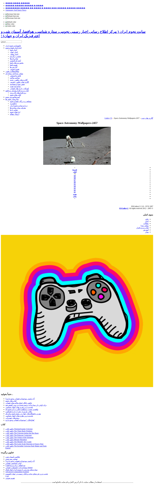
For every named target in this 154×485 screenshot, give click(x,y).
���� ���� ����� (17, 3)
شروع (74, 170)
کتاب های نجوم (11, 401)
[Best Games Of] (77, 386)
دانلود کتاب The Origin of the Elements (19, 437)
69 (75, 176)
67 (75, 180)
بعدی (75, 194)
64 (75, 186)
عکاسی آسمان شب (12, 457)
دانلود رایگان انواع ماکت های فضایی (18, 403)
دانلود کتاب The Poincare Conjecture (18, 435)
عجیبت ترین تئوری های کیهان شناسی (19, 407)
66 (75, 182)
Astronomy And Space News (15, 10)
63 (75, 188)
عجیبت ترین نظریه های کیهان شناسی (19, 416)
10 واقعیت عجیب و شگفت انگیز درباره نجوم (21, 409)
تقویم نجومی (10, 478)
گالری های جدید (147, 118)
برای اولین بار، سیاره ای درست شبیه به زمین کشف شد (26, 405)
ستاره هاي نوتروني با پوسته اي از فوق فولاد (21, 470)
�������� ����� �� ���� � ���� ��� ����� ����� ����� (45, 8)
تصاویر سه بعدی (11, 459)
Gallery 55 (108, 118)
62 (75, 190)
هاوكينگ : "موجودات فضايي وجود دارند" (20, 420)
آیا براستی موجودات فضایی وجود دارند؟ (20, 399)
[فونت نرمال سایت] (12, 16)
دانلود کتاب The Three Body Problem (18, 431)
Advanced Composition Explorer (17, 472)
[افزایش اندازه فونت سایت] (12, 14)
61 (75, 192)
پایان (74, 196)
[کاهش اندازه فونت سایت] (12, 18)
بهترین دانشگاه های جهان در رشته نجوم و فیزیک (23, 414)
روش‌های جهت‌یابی (12, 418)
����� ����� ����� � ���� (24, 6)
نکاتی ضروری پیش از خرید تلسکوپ (18, 412)
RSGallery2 (123, 208)
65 (75, 184)
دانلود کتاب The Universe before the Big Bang (22, 433)
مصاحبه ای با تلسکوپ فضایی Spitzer (19, 468)
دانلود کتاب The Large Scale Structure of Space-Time (24, 444)
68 (75, 178)
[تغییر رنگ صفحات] (10, 22)
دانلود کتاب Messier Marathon (16, 440)
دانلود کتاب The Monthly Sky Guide (18, 442)
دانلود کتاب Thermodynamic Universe (19, 429)
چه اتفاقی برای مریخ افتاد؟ (15, 465)
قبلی (75, 172)
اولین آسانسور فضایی (13, 463)
